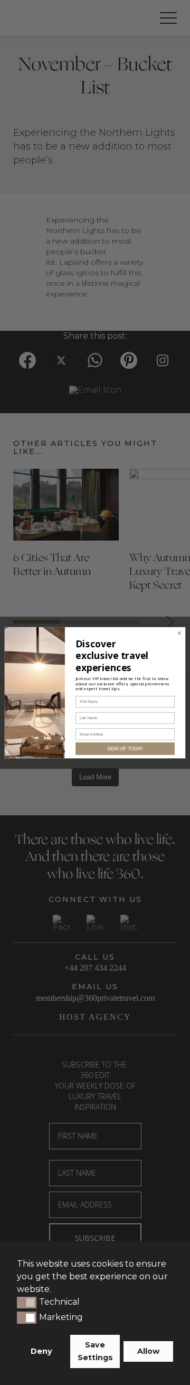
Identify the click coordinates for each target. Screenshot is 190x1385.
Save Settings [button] (95, 1351)
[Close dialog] (179, 633)
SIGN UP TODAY (125, 748)
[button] (26, 1302)
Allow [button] (148, 1351)
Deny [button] (41, 1351)
